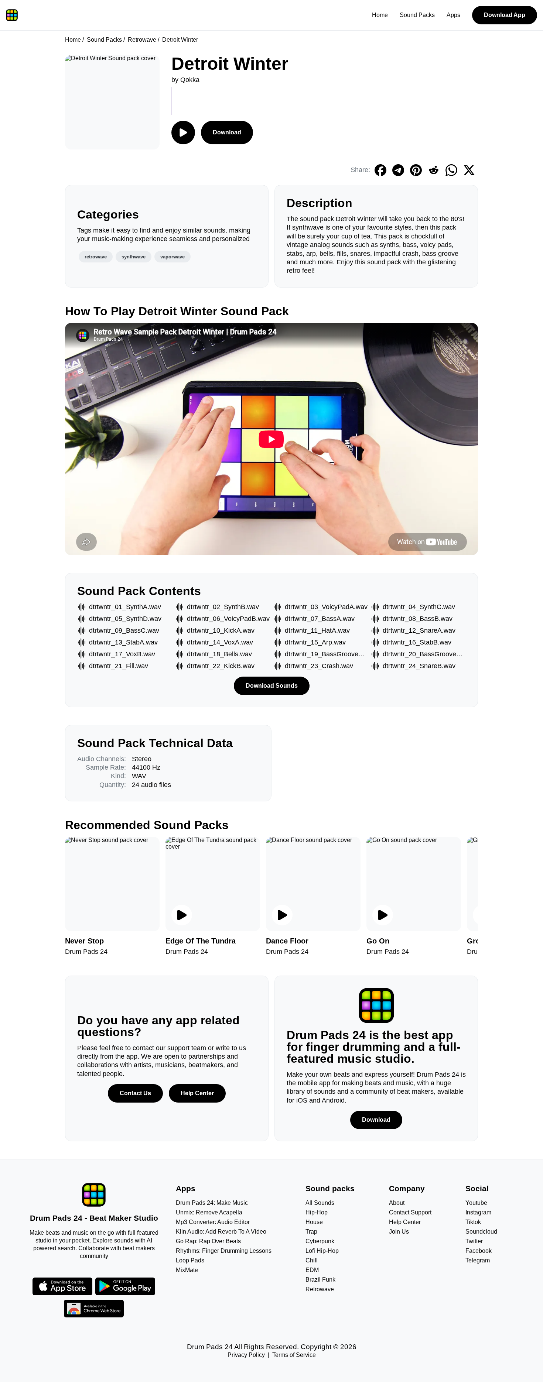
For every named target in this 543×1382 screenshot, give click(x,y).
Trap (311, 1231)
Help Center (197, 1093)
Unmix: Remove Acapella (209, 1212)
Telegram (477, 1260)
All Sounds (319, 1203)
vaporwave (172, 256)
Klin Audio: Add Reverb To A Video (221, 1231)
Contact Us (135, 1093)
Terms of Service (294, 1355)
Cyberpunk (319, 1241)
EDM (312, 1270)
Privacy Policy (246, 1355)
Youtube (476, 1203)
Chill (311, 1260)
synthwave (134, 256)
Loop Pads (190, 1260)
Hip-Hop (316, 1212)
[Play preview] (181, 915)
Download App (504, 15)
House (314, 1222)
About (396, 1203)
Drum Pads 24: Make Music (212, 1203)
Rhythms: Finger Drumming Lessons (224, 1251)
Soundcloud (481, 1231)
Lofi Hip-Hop (322, 1251)
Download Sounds (272, 686)
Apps (453, 15)
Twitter (474, 1241)
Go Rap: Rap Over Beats (208, 1241)
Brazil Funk (320, 1279)
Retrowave (142, 40)
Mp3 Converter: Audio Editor (213, 1222)
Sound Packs (417, 15)
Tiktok (473, 1222)
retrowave (96, 256)
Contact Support (410, 1212)
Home (380, 15)
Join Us (399, 1231)
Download (227, 132)
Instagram (478, 1212)
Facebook (478, 1251)
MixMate (187, 1270)
